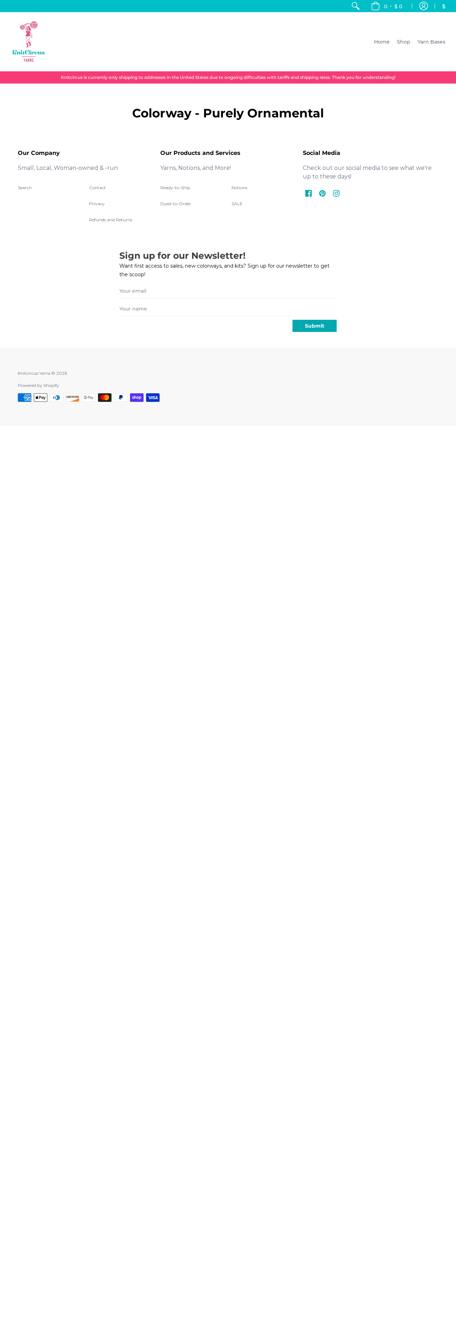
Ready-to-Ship (175, 187)
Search (25, 187)
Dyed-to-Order (175, 203)
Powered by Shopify (38, 385)
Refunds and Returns (110, 219)
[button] (386, 6)
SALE (237, 203)
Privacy (97, 203)
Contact (97, 187)
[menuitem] (355, 6)
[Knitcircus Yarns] (28, 41)
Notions (239, 187)
